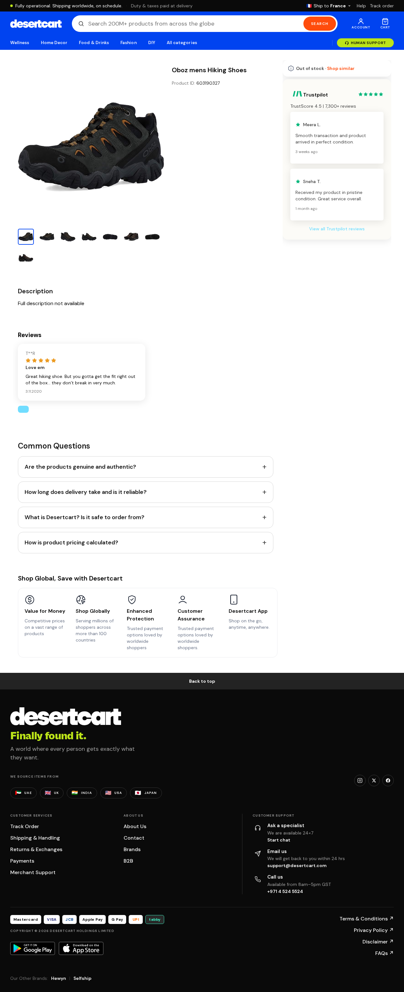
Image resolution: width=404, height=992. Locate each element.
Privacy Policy (374, 930)
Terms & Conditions (366, 918)
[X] (374, 780)
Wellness (19, 42)
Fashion (128, 42)
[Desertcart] (36, 23)
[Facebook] (388, 780)
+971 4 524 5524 (285, 891)
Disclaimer (378, 941)
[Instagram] (360, 780)
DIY (151, 42)
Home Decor (54, 42)
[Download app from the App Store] (81, 948)
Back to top (202, 681)
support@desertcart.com (297, 865)
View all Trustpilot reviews (337, 229)
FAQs (384, 953)
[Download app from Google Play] (32, 948)
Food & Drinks (94, 42)
